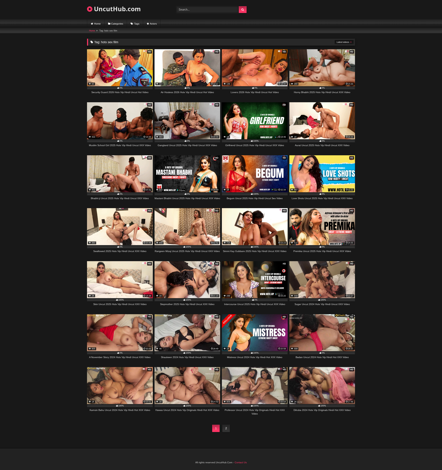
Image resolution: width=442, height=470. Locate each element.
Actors (153, 23)
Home (97, 23)
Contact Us (241, 462)
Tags (136, 23)
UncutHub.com (116, 9)
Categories (117, 23)
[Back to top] (431, 459)
